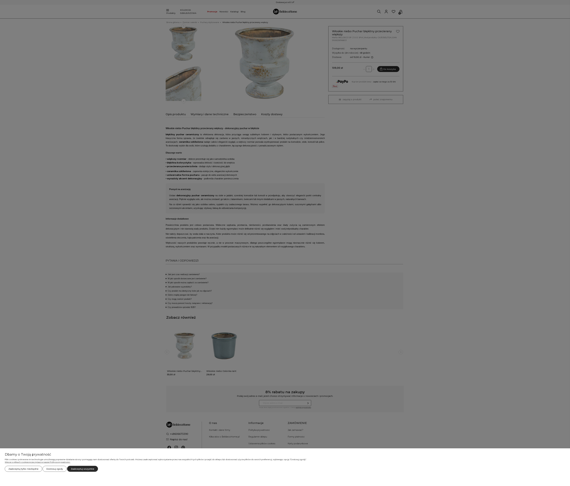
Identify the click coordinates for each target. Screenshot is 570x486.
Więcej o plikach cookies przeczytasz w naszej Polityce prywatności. (37, 462)
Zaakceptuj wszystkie (82, 469)
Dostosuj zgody (54, 469)
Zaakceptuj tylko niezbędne (23, 469)
